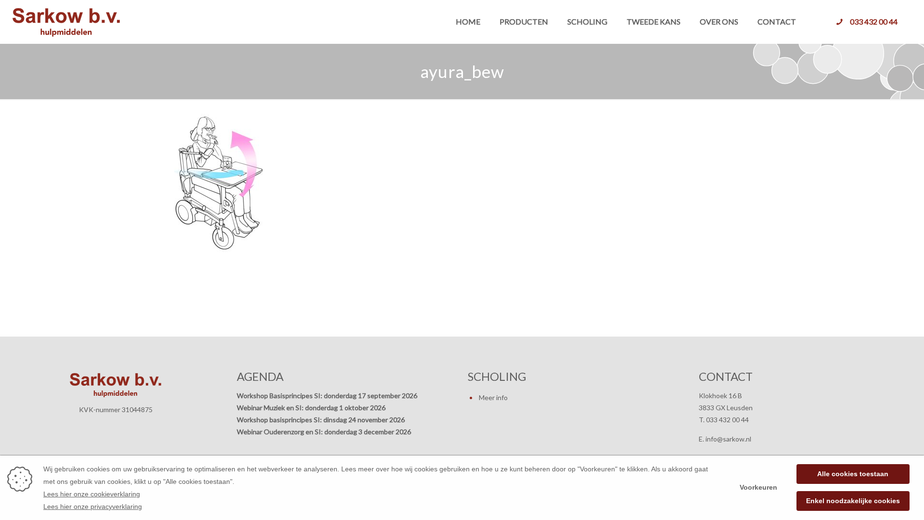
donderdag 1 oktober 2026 (345, 407)
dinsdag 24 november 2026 (364, 420)
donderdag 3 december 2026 (367, 432)
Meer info (493, 397)
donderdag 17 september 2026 (370, 395)
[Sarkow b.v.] (66, 21)
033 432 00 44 (874, 21)
